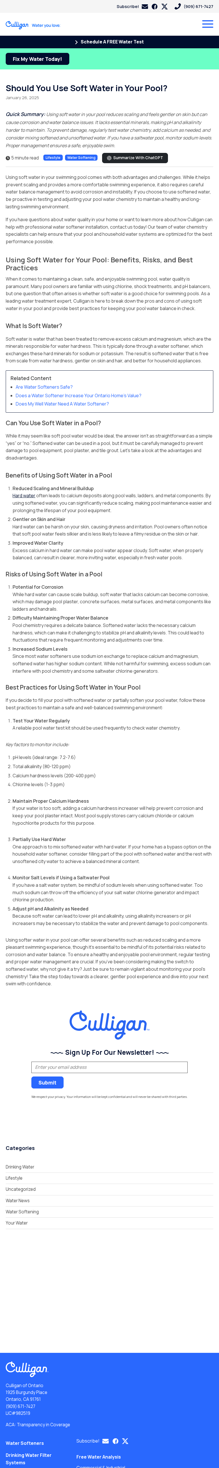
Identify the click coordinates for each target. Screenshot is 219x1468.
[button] (132, 6)
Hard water (24, 495)
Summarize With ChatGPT (138, 157)
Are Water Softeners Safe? (44, 387)
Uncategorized (21, 1189)
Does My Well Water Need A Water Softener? (62, 404)
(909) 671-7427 (20, 1406)
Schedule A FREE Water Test (112, 42)
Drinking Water (20, 1167)
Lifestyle (53, 157)
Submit (47, 1082)
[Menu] (207, 24)
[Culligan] (33, 25)
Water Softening (81, 157)
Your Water (17, 1223)
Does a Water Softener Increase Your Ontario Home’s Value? (78, 395)
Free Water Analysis (98, 1457)
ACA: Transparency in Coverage (38, 1425)
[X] (164, 6)
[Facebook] (154, 6)
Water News (18, 1201)
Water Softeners (25, 1443)
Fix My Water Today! (37, 58)
